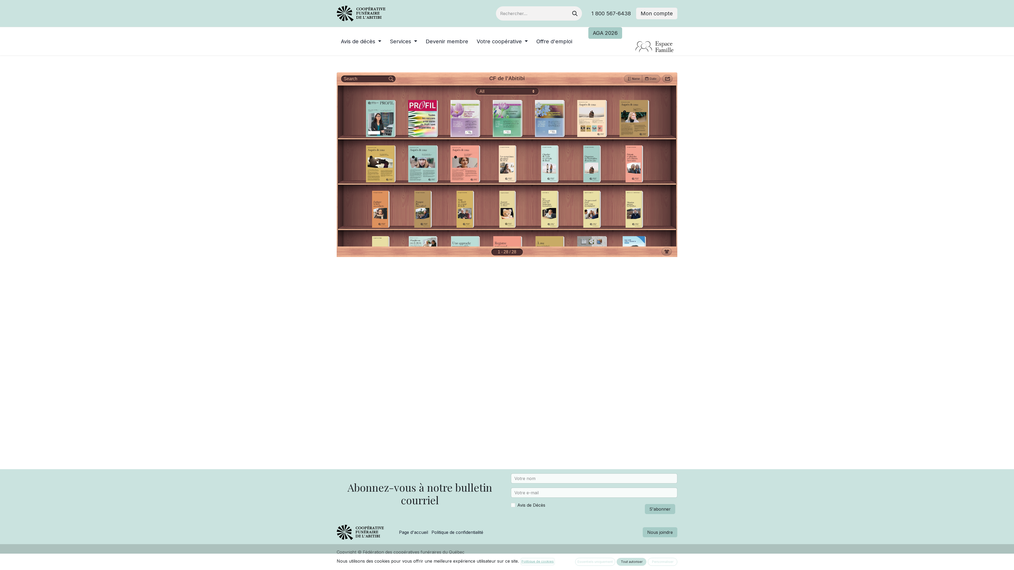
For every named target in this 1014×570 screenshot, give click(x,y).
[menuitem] (361, 41)
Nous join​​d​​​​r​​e (660, 532)
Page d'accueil (413, 532)
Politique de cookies (538, 561)
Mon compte (657, 13)
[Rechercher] (575, 13)
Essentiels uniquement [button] (595, 562)
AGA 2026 (605, 33)
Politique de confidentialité (457, 532)
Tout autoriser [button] (631, 562)
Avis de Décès (531, 505)
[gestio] (633, 47)
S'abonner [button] (660, 509)
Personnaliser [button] (662, 562)
